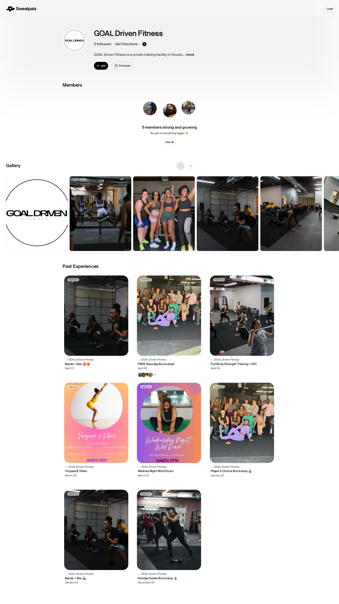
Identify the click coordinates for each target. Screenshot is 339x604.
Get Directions (126, 44)
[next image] (191, 166)
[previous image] (180, 166)
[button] (152, 107)
